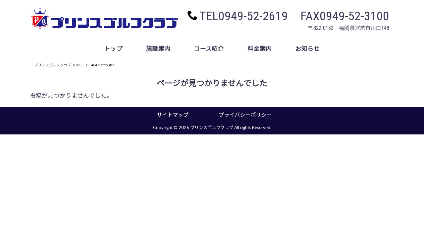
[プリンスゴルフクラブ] (104, 27)
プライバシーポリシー (245, 115)
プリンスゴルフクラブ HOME (58, 65)
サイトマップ (172, 115)
